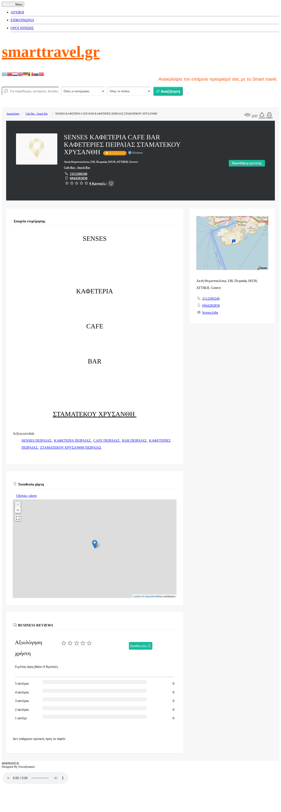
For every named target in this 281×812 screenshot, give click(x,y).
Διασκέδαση (13, 113)
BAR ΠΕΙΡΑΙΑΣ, (135, 440)
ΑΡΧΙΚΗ (17, 12)
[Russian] (36, 74)
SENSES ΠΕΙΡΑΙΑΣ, (37, 440)
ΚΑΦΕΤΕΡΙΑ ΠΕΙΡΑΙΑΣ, (73, 440)
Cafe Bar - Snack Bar (36, 113)
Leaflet (137, 596)
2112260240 (78, 174)
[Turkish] (41, 74)
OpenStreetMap (153, 596)
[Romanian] (30, 74)
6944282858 (78, 178)
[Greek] (4, 74)
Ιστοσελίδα (210, 312)
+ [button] (18, 504)
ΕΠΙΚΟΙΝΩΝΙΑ (22, 20)
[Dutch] (15, 74)
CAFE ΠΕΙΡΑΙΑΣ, (107, 440)
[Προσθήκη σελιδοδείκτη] (111, 183)
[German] (25, 74)
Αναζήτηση (170, 91)
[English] (20, 74)
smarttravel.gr (51, 51)
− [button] (18, 510)
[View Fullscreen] (18, 518)
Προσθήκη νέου (138, 645)
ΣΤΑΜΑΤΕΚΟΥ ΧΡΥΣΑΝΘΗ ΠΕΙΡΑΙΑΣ (70, 447)
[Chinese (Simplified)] (9, 74)
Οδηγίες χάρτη (26, 496)
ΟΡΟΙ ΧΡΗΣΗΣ (22, 28)
